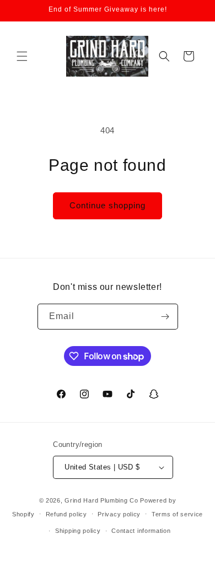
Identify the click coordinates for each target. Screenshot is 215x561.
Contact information (140, 530)
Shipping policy (78, 530)
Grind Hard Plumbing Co (101, 500)
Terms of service (177, 514)
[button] (22, 56)
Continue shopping (107, 205)
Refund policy (66, 514)
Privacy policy (119, 514)
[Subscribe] (165, 317)
